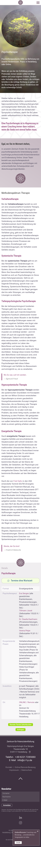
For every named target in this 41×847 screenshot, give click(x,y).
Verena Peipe (24, 630)
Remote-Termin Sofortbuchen (20, 724)
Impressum (14, 770)
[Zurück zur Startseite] (20, 2)
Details (18, 842)
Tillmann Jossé (25, 610)
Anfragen (20, 729)
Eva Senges (24, 593)
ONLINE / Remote (26, 702)
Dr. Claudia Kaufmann (28, 619)
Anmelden (7, 805)
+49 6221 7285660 (25, 757)
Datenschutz (26, 770)
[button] (38, 2)
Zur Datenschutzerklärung (29, 811)
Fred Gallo (17, 481)
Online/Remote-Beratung (25, 767)
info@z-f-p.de (25, 760)
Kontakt (9, 767)
